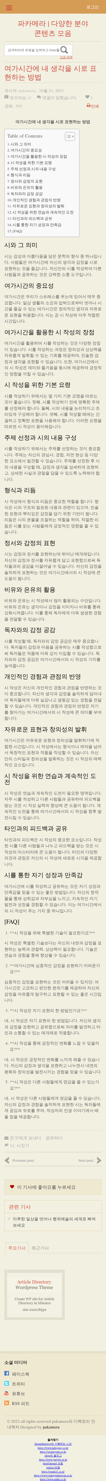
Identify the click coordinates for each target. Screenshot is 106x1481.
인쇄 (95, 106)
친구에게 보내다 (25, 1138)
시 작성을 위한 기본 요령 (31, 162)
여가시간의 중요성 (26, 150)
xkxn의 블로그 (53, 1455)
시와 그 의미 (21, 144)
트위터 (18, 1383)
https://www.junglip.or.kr (53, 1459)
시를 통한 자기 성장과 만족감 (37, 224)
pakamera (27, 90)
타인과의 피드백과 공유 (32, 218)
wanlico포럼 (53, 1467)
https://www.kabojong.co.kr (53, 1448)
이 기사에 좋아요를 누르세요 (46, 1187)
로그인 (92, 7)
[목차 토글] (67, 136)
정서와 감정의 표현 (27, 181)
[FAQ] (17, 231)
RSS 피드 (21, 1403)
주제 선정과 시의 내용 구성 (33, 168)
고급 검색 (66, 57)
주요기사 (17, 1248)
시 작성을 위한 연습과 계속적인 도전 (43, 212)
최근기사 (40, 1248)
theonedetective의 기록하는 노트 (53, 1444)
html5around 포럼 (53, 1463)
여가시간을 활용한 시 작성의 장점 (39, 156)
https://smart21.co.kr (53, 1471)
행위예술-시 (21, 97)
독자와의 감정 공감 (27, 193)
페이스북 (20, 1374)
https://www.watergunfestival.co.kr (53, 1475)
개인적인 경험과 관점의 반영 (37, 199)
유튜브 (18, 1393)
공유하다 (54, 1138)
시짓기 (22, 1145)
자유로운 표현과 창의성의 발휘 (38, 205)
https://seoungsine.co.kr (53, 1451)
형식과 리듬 (20, 174)
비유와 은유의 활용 (27, 187)
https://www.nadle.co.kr (53, 1479)
